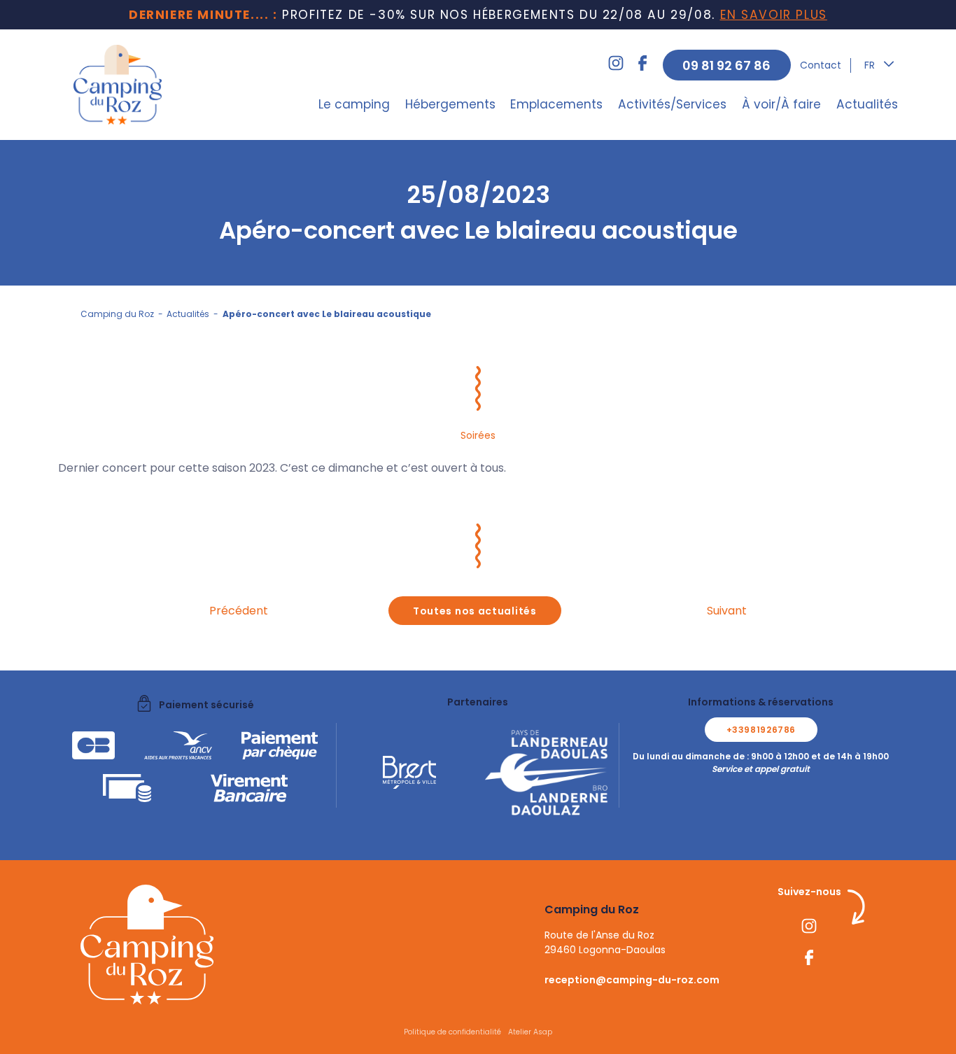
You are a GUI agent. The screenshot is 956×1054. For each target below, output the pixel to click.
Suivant (727, 611)
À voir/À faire (781, 104)
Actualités (867, 104)
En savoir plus (773, 14)
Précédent (238, 611)
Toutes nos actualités (475, 611)
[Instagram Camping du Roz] (616, 65)
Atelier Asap (530, 1032)
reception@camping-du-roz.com (631, 980)
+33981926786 (761, 730)
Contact (820, 65)
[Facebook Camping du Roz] (642, 65)
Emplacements (556, 104)
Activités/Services (672, 104)
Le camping (354, 104)
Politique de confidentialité (452, 1032)
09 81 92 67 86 (726, 65)
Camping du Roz (117, 314)
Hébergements (450, 104)
